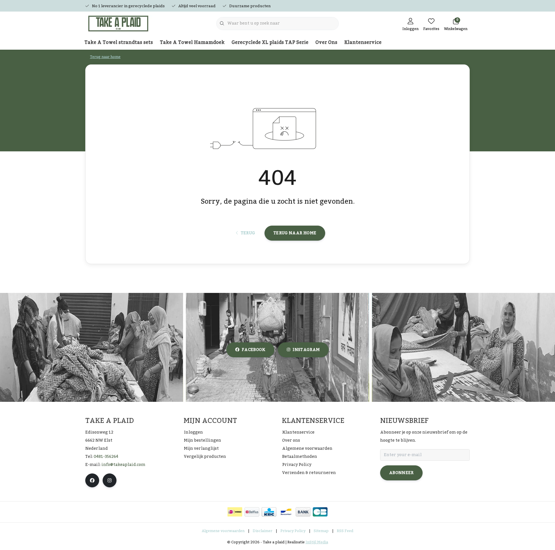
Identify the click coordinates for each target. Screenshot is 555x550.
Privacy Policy (293, 531)
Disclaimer (262, 531)
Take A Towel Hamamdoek (192, 42)
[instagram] (109, 480)
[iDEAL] (234, 511)
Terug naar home (294, 233)
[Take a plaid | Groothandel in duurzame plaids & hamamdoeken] (120, 23)
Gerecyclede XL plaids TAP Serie (270, 42)
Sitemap (321, 531)
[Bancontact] (286, 511)
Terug (247, 233)
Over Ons (326, 42)
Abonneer (401, 473)
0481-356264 (106, 457)
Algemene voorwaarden (223, 531)
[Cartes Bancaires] (320, 511)
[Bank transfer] (303, 511)
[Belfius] (252, 511)
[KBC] (269, 511)
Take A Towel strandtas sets (118, 42)
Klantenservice (363, 42)
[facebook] (92, 480)
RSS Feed (345, 531)
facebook (253, 350)
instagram (306, 350)
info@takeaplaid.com (123, 465)
